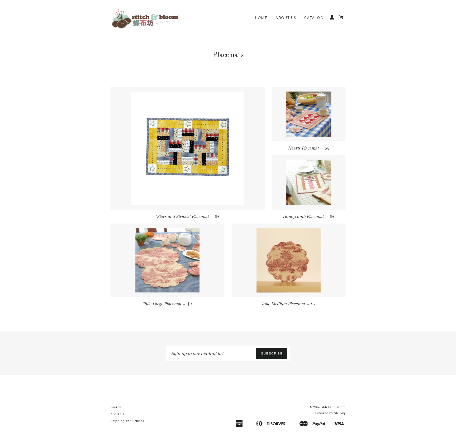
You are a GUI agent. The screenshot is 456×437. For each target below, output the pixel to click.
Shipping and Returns (127, 421)
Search (115, 407)
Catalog (313, 18)
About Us (286, 18)
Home (261, 18)
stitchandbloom (334, 407)
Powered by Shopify (330, 413)
